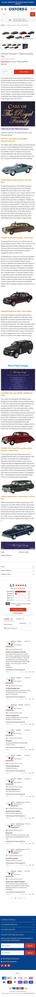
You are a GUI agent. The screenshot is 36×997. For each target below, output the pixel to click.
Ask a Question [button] (18, 613)
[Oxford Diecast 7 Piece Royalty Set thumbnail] (25, 46)
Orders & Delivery (6, 555)
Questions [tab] (19, 619)
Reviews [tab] (7, 619)
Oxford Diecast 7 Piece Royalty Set (15, 670)
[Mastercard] (18, 989)
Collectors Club (23, 552)
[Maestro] (22, 989)
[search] (15, 14)
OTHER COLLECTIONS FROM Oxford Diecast (14, 129)
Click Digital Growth (29, 993)
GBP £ (17, 973)
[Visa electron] (14, 989)
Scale (2, 552)
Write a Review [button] (19, 609)
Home (3, 25)
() (34, 9)
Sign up (30, 946)
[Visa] (10, 989)
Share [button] (9, 672)
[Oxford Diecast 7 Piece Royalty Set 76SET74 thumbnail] (11, 46)
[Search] (32, 14)
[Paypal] (26, 989)
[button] (30, 672)
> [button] (24, 898)
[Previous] (2, 20)
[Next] (34, 20)
